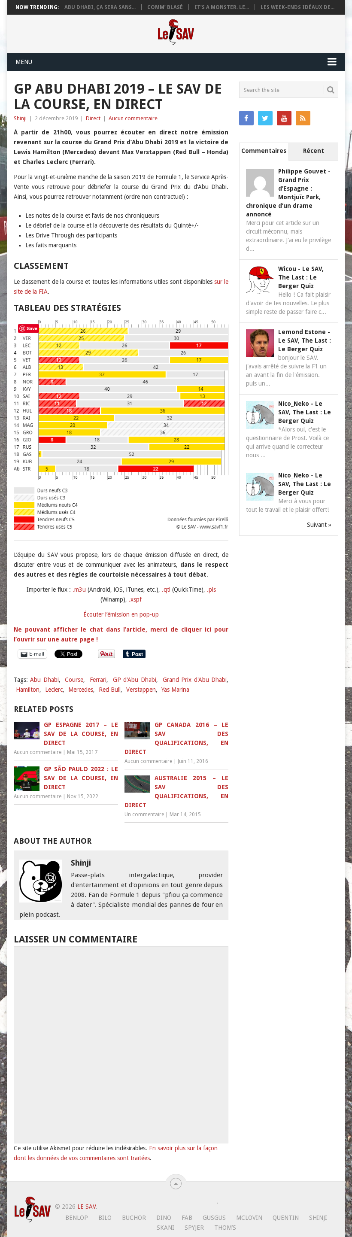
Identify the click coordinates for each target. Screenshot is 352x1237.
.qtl (166, 589)
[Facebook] (246, 118)
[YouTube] (284, 118)
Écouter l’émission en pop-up (121, 614)
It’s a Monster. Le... (221, 7)
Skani (165, 1227)
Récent (313, 150)
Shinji (20, 118)
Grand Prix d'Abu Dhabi (195, 679)
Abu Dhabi (44, 679)
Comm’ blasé (165, 7)
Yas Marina (175, 689)
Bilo (105, 1217)
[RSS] (303, 118)
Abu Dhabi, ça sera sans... (100, 7)
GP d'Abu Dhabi (134, 679)
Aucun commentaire (133, 118)
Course (74, 679)
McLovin (249, 1217)
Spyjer (194, 1227)
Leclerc (54, 689)
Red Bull (110, 689)
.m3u (79, 589)
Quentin (286, 1217)
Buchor (134, 1217)
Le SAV (86, 1206)
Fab (187, 1217)
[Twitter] (265, 118)
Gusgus (214, 1217)
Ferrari (98, 679)
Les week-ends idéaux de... (297, 7)
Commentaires (263, 150)
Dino (163, 1217)
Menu (23, 61)
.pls (211, 589)
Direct (93, 118)
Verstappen (141, 689)
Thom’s (225, 1227)
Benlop (76, 1217)
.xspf (135, 599)
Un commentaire (144, 814)
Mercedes (80, 689)
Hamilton (27, 689)
